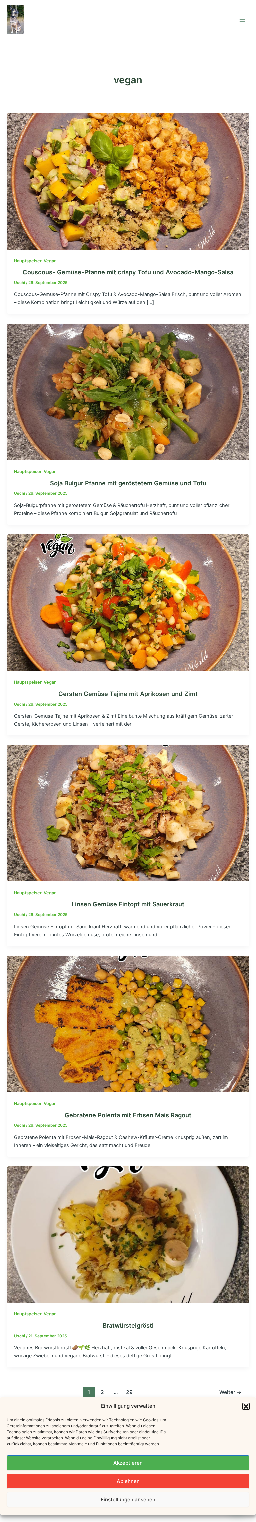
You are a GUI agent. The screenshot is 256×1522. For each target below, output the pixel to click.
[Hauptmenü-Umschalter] (242, 20)
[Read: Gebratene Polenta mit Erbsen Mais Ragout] (128, 1023)
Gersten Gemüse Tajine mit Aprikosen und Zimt (128, 693)
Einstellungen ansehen (128, 1499)
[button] (246, 1406)
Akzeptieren (128, 1463)
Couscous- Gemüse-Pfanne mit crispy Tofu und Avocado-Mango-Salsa (128, 272)
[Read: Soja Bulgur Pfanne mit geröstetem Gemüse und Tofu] (128, 391)
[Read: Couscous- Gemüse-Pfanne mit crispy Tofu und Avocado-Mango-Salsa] (128, 181)
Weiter (230, 1392)
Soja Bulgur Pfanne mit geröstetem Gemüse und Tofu (128, 483)
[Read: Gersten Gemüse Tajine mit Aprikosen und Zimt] (128, 602)
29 (129, 1392)
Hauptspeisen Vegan (35, 260)
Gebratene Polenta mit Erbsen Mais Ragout (128, 1115)
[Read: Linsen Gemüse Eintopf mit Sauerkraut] (128, 813)
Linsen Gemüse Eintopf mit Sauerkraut (128, 904)
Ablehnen (128, 1481)
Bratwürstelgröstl (128, 1325)
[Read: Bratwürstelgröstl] (128, 1234)
